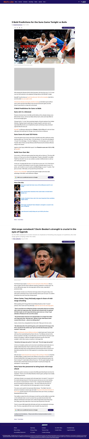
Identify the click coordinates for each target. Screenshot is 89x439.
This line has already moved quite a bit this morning (26, 101)
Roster (35, 1)
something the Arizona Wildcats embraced (27, 332)
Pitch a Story (17, 430)
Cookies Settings (46, 432)
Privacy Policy (33, 430)
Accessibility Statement (19, 432)
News (16, 1)
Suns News (20, 219)
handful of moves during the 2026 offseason (38, 283)
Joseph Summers (17, 24)
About (15, 427)
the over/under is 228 (26, 99)
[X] (81, 1)
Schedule (25, 1)
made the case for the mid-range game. (44, 305)
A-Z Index (32, 432)
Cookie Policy (58, 430)
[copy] (22, 28)
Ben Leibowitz (17, 238)
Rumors (20, 1)
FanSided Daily (70, 427)
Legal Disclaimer (71, 430)
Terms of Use (45, 430)
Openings (32, 427)
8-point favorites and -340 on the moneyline (37, 97)
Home (15, 219)
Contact (44, 427)
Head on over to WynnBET (20, 171)
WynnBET (16, 129)
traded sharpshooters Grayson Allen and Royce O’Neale (34, 354)
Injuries (40, 1)
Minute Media (7, 435)
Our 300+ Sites (58, 427)
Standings (31, 1)
